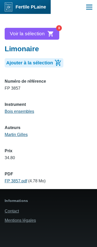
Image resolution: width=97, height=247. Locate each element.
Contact (12, 211)
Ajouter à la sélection (29, 62)
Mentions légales (20, 220)
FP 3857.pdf (16, 181)
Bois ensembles (19, 111)
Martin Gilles (16, 134)
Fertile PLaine (31, 7)
